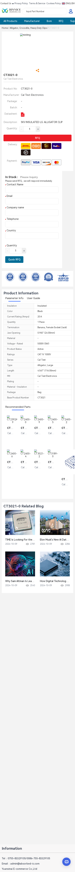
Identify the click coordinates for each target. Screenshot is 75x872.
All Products (10, 21)
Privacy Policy (21, 3)
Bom (49, 21)
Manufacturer (32, 21)
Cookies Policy (53, 3)
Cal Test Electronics (32, 95)
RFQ (61, 21)
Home (5, 28)
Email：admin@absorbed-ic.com (20, 863)
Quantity (11, 245)
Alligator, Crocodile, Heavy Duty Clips (29, 28)
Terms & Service (37, 3)
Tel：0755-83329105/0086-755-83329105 (26, 858)
